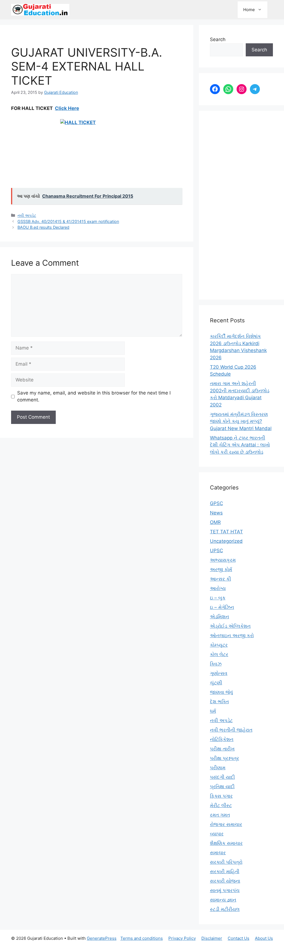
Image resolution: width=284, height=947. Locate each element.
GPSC (216, 503)
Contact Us (238, 938)
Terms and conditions (141, 938)
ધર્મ (213, 711)
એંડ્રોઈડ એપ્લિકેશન (230, 626)
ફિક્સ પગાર (221, 796)
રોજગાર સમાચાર (226, 824)
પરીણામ (217, 767)
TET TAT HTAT (226, 531)
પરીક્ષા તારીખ (222, 749)
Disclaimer (211, 938)
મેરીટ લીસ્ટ (221, 805)
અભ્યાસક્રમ (223, 560)
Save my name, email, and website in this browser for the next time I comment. (94, 396)
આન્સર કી (220, 579)
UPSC (216, 550)
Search (217, 39)
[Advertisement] (241, 205)
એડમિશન (219, 616)
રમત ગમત (220, 815)
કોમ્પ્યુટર (219, 645)
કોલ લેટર (219, 654)
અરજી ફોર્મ (221, 569)
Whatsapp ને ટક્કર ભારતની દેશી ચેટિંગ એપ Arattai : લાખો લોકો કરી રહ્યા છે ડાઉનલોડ (240, 445)
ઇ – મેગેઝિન (222, 607)
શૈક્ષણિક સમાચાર (226, 843)
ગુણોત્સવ (218, 673)
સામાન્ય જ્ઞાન (223, 900)
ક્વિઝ (216, 664)
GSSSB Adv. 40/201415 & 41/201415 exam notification (68, 221)
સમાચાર (218, 852)
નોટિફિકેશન (222, 739)
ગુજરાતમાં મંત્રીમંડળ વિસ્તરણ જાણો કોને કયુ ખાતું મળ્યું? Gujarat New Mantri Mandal (241, 421)
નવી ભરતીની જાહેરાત (231, 730)
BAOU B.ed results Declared (43, 227)
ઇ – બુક (217, 598)
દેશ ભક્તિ (219, 701)
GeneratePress (101, 938)
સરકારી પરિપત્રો (226, 862)
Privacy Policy (182, 938)
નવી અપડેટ (26, 215)
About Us (264, 938)
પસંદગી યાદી (222, 777)
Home (249, 9)
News (216, 513)
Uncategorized (226, 541)
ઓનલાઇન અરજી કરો (232, 635)
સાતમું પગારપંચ (225, 890)
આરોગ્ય (218, 588)
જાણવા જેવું (221, 692)
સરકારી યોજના (225, 881)
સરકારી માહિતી (224, 871)
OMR (215, 522)
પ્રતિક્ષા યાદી (222, 786)
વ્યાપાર (217, 834)
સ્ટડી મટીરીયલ (225, 909)
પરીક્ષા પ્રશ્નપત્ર (224, 758)
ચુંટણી (216, 682)
